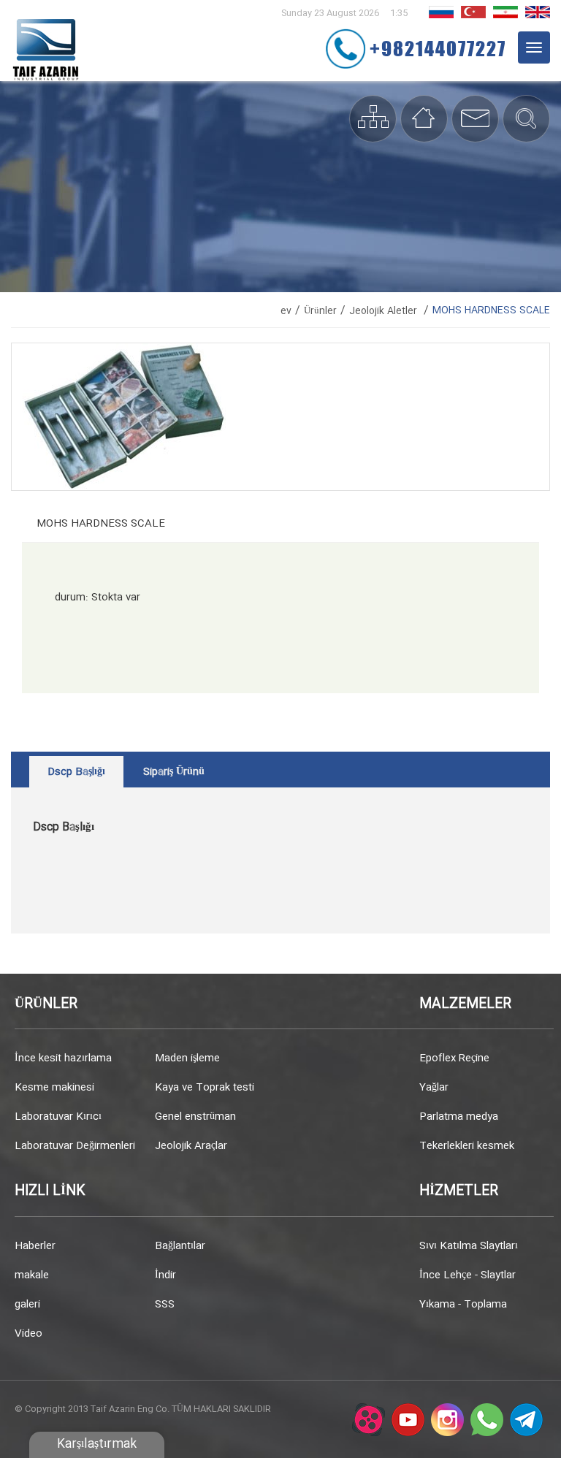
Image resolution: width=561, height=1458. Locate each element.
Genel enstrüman (195, 1117)
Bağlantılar (180, 1246)
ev (285, 311)
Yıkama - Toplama (463, 1304)
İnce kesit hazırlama (63, 1058)
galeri (27, 1304)
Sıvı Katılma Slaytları (468, 1246)
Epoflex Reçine (454, 1058)
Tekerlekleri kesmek (466, 1146)
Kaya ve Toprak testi (204, 1087)
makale (32, 1275)
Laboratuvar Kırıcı (58, 1117)
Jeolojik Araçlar (191, 1146)
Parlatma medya (458, 1117)
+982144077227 (438, 48)
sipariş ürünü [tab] (174, 772)
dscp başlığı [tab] (76, 772)
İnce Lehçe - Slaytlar (467, 1275)
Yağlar (434, 1087)
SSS (165, 1304)
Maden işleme (187, 1058)
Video (28, 1334)
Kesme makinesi (54, 1087)
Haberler (35, 1246)
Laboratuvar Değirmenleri (75, 1146)
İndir (165, 1275)
